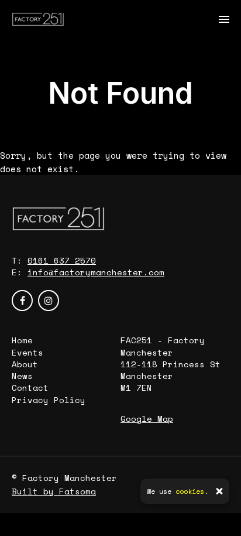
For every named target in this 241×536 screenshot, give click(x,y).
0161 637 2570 (61, 260)
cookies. (191, 491)
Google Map (146, 418)
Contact (30, 387)
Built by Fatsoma (54, 491)
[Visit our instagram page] (48, 300)
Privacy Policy (48, 400)
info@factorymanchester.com (95, 272)
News (22, 376)
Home (22, 340)
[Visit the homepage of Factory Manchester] (38, 19)
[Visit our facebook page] (22, 300)
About (25, 364)
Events (27, 352)
